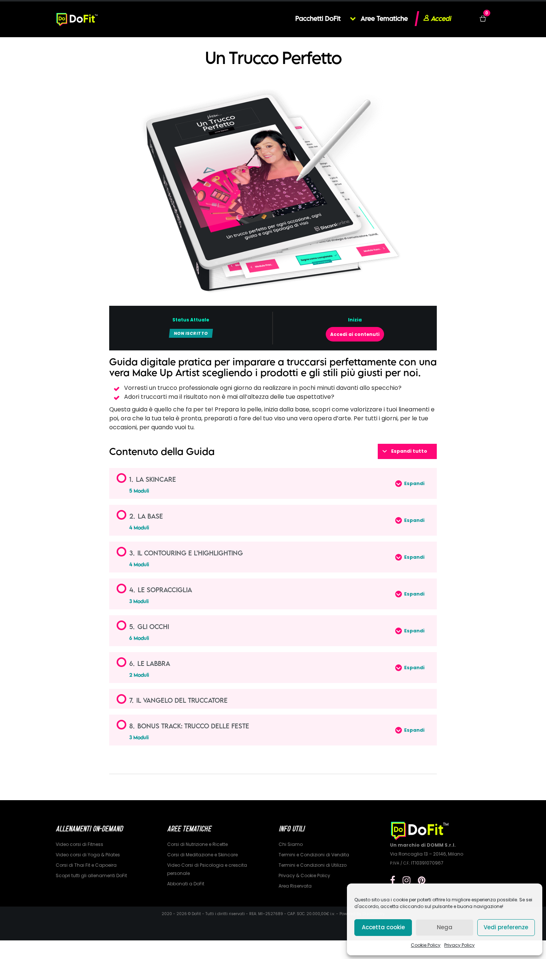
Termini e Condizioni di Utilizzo (313, 865)
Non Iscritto (190, 333)
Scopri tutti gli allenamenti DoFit (91, 875)
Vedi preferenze (506, 927)
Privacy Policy (459, 945)
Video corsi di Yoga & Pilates (88, 854)
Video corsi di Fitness (79, 844)
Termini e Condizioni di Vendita (314, 854)
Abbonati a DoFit (185, 884)
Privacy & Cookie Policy (304, 875)
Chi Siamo (291, 844)
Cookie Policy (426, 945)
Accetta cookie (383, 927)
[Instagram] (406, 880)
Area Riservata (295, 886)
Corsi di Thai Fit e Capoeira (86, 865)
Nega (444, 927)
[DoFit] (77, 18)
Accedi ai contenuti (355, 334)
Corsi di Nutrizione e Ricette (197, 844)
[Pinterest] (422, 880)
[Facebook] (392, 880)
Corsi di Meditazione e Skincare (202, 854)
